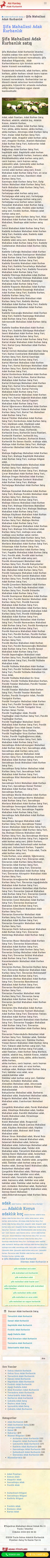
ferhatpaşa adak (33, 1241)
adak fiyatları (17, 1204)
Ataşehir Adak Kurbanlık (25, 1441)
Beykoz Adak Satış (17, 1403)
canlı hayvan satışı (23, 1233)
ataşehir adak (30, 1224)
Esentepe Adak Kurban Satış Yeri (14, 1241)
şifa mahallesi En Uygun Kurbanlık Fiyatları (25, 1306)
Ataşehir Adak (14, 1479)
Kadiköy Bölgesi (15, 1498)
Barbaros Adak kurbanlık (20, 1398)
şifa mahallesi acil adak (25, 1269)
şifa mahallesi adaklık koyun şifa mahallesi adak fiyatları (24, 1287)
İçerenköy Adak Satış (18, 1406)
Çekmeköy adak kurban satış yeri (26, 1250)
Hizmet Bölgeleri (16, 1435)
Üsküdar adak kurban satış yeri (31, 1253)
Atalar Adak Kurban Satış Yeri (13, 1224)
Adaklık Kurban (29, 1215)
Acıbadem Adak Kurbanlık (26, 1438)
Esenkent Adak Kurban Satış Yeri (30, 1239)
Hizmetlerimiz (15, 1457)
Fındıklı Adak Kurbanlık (20, 1384)
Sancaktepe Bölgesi (17, 1495)
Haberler (12, 1433)
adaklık (4, 1209)
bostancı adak (15, 1230)
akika (27, 1218)
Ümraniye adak (13, 1253)
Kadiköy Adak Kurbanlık (25, 1446)
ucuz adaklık (41, 1247)
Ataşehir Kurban (22, 1227)
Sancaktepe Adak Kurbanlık (27, 1449)
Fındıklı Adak (14, 1506)
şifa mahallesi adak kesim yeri (25, 1282)
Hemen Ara (14, 1554)
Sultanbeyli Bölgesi (17, 1493)
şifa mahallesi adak (24, 1277)
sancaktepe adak (22, 1247)
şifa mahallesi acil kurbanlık (25, 1273)
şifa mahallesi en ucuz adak (25, 1297)
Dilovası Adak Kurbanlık (33, 1261)
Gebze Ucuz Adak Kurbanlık (22, 1373)
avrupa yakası (15, 1427)
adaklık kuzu (40, 1215)
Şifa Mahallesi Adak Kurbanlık (20, 1258)
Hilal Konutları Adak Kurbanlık (23, 1390)
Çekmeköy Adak (7, 1250)
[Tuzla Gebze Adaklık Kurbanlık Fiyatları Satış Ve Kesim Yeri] (11, 4)
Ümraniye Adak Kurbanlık (26, 1455)
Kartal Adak (13, 1511)
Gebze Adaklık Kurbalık (19, 1370)
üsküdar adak (19, 1256)
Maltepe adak (19, 1244)
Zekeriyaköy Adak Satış (20, 1395)
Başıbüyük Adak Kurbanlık (21, 1381)
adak (6, 1203)
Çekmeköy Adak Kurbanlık (26, 1444)
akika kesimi (34, 1218)
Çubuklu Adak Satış (17, 1401)
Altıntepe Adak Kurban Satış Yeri (31, 1221)
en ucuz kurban (11, 1239)
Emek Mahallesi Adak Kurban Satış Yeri (24, 1236)
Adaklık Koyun (21, 1208)
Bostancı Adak (14, 1509)
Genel (10, 1430)
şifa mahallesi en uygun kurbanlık (25, 1301)
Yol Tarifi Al (38, 1554)
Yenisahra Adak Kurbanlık (21, 1392)
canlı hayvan (10, 1233)
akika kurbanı (13, 1221)
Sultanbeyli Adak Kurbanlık (27, 1452)
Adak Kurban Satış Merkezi (33, 1204)
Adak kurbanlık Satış (13, 17)
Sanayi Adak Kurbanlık (19, 1379)
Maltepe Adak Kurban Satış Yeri (36, 1244)
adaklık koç (12, 1213)
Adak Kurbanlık (15, 1422)
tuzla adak (33, 1247)
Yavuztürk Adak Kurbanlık (21, 1376)
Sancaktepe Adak (15, 1482)
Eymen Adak (13, 1477)
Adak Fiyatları (14, 1474)
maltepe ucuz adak (9, 1247)
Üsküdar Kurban (8, 1256)
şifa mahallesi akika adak (25, 1293)
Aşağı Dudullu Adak (17, 1387)
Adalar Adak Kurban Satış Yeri (13, 1218)
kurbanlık (9, 1244)
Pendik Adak (13, 1485)
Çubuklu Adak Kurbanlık (20, 1409)
